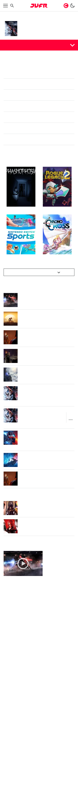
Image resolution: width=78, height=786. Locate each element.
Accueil (8, 14)
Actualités (13, 45)
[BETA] (39, 5)
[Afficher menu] (5, 5)
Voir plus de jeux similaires (37, 302)
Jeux (17, 14)
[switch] (72, 5)
